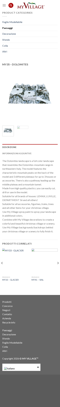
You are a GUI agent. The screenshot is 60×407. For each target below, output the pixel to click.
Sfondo (6, 39)
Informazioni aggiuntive (16, 153)
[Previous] (7, 95)
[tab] (30, 147)
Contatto (7, 314)
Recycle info (8, 322)
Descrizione (9, 147)
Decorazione (9, 33)
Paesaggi (7, 27)
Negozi (6, 310)
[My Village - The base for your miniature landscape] (30, 5)
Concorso (7, 305)
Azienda (6, 318)
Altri (4, 51)
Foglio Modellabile (12, 21)
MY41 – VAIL (38, 280)
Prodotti (6, 301)
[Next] (53, 95)
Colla (5, 45)
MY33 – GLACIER (10, 280)
